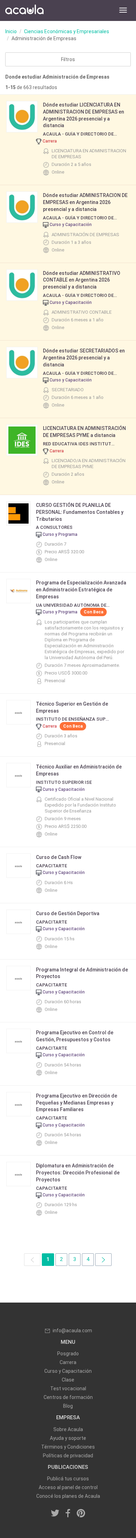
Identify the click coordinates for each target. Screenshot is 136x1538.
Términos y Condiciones (68, 1447)
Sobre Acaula (68, 1429)
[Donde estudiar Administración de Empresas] (103, 1259)
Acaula (24, 10)
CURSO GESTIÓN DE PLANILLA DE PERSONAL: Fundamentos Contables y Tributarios (79, 512)
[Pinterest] (81, 1513)
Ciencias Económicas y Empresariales (66, 31)
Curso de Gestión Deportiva (67, 913)
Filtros (68, 59)
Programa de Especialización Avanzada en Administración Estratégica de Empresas (81, 589)
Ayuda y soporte (68, 1438)
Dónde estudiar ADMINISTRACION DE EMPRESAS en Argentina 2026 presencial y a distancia (85, 202)
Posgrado (68, 1353)
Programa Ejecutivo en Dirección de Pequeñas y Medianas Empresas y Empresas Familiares (76, 1103)
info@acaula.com (72, 1330)
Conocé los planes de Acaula (68, 1496)
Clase (68, 1380)
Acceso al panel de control (68, 1487)
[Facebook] (68, 1513)
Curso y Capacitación (68, 1371)
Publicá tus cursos (68, 1478)
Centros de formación (68, 1397)
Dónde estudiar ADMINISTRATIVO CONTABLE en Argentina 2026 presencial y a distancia (81, 280)
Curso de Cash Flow (58, 857)
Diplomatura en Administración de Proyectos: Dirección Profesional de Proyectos (78, 1172)
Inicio (11, 31)
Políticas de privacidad (68, 1455)
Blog (68, 1406)
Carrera (68, 1362)
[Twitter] (55, 1513)
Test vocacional (68, 1388)
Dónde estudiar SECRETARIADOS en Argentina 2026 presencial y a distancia (84, 357)
